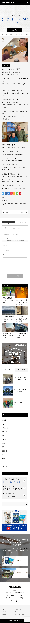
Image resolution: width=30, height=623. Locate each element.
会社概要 (4, 612)
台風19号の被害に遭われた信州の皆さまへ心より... (8, 319)
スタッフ (4, 424)
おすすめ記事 (21, 369)
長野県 (4, 459)
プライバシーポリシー (21, 614)
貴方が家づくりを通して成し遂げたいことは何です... (21, 302)
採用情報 (4, 614)
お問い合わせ (18, 609)
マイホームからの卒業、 (8, 203)
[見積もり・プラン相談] (15, 569)
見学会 (4, 447)
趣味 (3, 455)
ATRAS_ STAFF (10, 198)
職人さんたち (6, 443)
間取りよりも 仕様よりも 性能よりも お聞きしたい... (20, 379)
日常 (3, 435)
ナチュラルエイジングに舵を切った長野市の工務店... (21, 319)
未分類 (4, 439)
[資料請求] (15, 557)
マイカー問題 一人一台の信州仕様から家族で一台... (21, 335)
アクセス (17, 612)
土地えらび (5, 428)
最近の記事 (8, 369)
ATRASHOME (8, 2)
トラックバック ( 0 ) (22, 222)
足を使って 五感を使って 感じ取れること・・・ (20, 391)
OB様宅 (4, 420)
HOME (3, 609)
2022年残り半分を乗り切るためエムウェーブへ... (8, 335)
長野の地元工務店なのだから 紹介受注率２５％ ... (8, 300)
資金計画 (4, 451)
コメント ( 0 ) (8, 222)
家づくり (6, 65)
